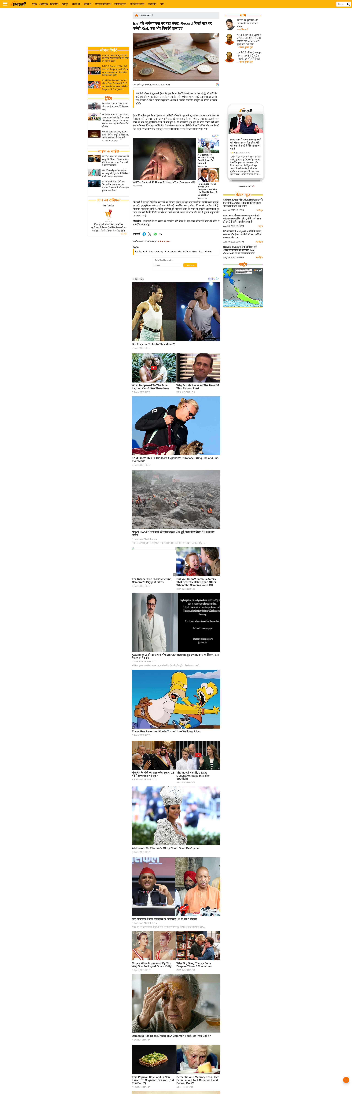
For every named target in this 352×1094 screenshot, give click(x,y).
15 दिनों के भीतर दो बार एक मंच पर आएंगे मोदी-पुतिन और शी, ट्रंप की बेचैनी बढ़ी (249, 55)
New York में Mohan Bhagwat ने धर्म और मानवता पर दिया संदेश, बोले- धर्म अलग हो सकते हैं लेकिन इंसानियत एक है (242, 218)
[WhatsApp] (215, 56)
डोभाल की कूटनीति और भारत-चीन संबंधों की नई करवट (247, 23)
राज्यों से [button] (76, 4)
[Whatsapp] (155, 235)
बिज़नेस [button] (54, 4)
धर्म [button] (161, 4)
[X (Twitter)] (215, 50)
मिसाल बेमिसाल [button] (102, 4)
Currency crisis (173, 251)
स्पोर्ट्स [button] (65, 4)
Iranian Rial (141, 251)
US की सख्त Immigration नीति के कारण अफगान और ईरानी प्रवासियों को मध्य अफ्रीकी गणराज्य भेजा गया (242, 234)
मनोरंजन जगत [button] (137, 4)
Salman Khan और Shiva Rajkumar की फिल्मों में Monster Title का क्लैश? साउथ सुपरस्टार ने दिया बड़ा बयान (243, 202)
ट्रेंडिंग (108, 99)
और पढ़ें (123, 234)
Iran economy (156, 251)
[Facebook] (215, 44)
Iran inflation (205, 251)
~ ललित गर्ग (242, 29)
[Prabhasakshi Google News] (217, 84)
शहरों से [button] (87, 4)
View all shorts (245, 186)
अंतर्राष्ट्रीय (43, 4)
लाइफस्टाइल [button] (120, 4)
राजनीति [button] (152, 4)
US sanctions (190, 251)
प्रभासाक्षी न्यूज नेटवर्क (141, 84)
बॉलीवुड (260, 210)
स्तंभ (243, 15)
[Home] (136, 15)
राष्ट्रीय (34, 4)
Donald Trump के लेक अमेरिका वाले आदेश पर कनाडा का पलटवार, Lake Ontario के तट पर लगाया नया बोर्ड (240, 250)
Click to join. (164, 241)
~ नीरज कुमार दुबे (245, 47)
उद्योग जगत (146, 15)
